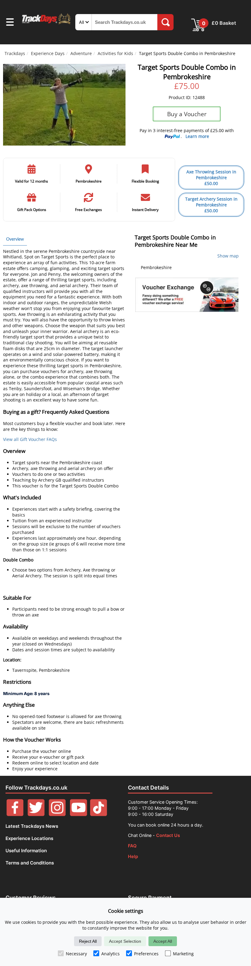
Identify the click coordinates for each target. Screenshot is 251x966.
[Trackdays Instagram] (57, 814)
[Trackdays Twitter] (36, 814)
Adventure (81, 53)
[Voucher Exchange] (187, 295)
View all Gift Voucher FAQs (30, 439)
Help (133, 856)
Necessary (76, 954)
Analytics (110, 954)
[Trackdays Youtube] (78, 814)
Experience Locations (29, 838)
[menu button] (10, 23)
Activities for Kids (115, 53)
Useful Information (26, 850)
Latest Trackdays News (32, 826)
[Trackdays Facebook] (15, 814)
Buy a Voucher (187, 114)
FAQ (132, 845)
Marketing (183, 954)
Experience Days (48, 53)
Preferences (146, 954)
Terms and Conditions (30, 863)
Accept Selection (125, 941)
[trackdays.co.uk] (46, 23)
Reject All (88, 941)
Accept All (162, 941)
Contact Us (168, 835)
